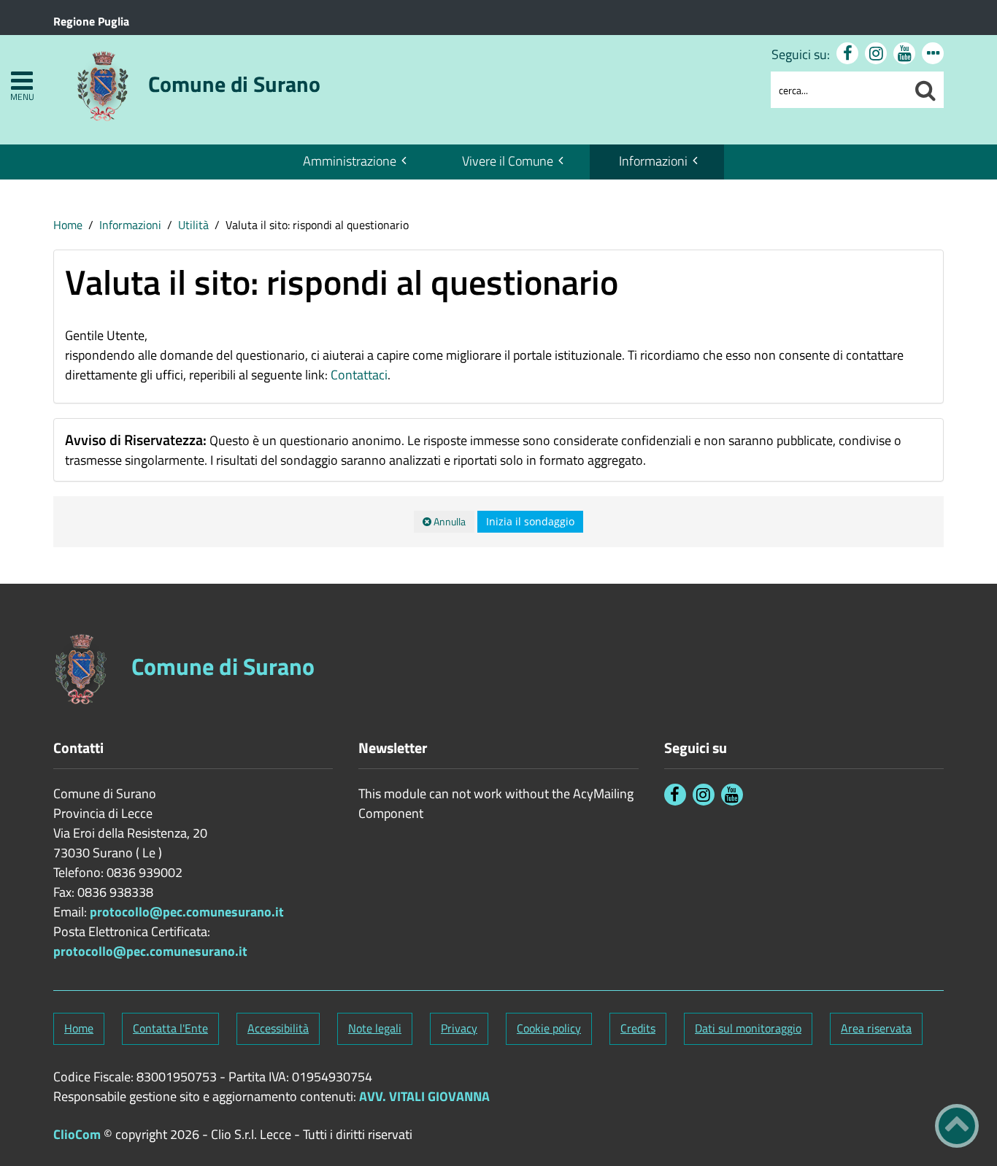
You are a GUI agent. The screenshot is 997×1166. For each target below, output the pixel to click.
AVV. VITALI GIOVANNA (424, 1096)
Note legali (374, 1028)
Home (67, 224)
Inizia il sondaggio (530, 521)
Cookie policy (549, 1028)
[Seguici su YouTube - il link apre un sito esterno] (904, 53)
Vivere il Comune (507, 161)
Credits (637, 1028)
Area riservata (876, 1028)
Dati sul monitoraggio (748, 1028)
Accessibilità (278, 1028)
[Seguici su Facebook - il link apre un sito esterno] (847, 53)
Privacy (459, 1028)
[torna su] (957, 1126)
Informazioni (653, 161)
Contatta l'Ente (170, 1028)
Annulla (448, 521)
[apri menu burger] (22, 80)
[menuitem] (353, 161)
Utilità (193, 224)
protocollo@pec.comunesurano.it (187, 912)
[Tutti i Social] (933, 53)
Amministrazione (349, 161)
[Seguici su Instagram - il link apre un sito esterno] (876, 53)
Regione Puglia (91, 21)
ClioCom (77, 1134)
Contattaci (359, 375)
